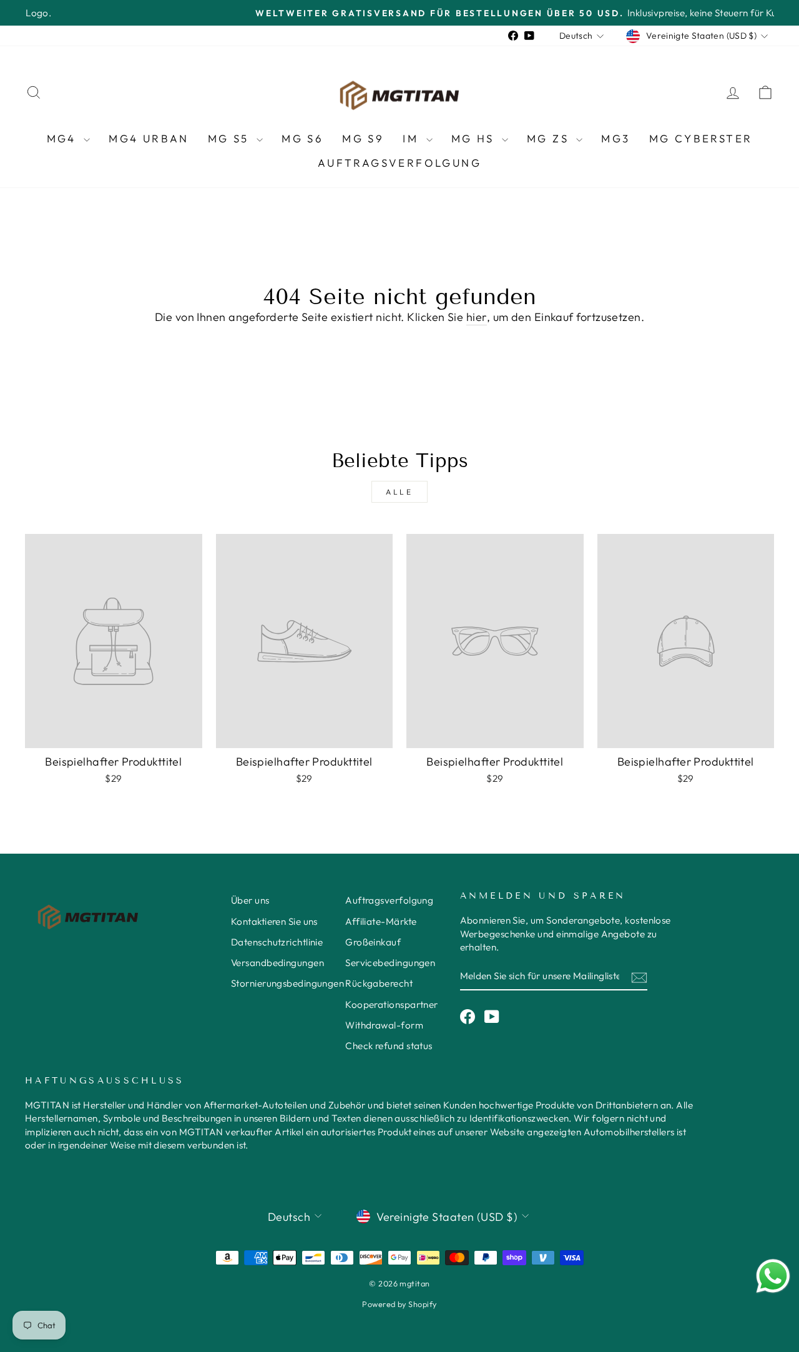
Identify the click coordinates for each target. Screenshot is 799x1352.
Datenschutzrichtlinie (277, 942)
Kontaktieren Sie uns (274, 921)
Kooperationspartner (391, 1004)
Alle (399, 491)
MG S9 (363, 138)
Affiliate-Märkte (380, 921)
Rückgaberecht (379, 983)
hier (476, 317)
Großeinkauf (373, 942)
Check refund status (389, 1046)
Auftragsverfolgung (399, 162)
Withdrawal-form (384, 1025)
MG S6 (302, 138)
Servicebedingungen (390, 963)
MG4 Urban (149, 138)
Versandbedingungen (277, 963)
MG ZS (550, 138)
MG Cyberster (701, 138)
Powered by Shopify (399, 1304)
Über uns (250, 900)
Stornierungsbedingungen (287, 983)
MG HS (475, 138)
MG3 (615, 138)
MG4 (64, 138)
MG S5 (230, 138)
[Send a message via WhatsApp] (773, 1276)
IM (413, 138)
